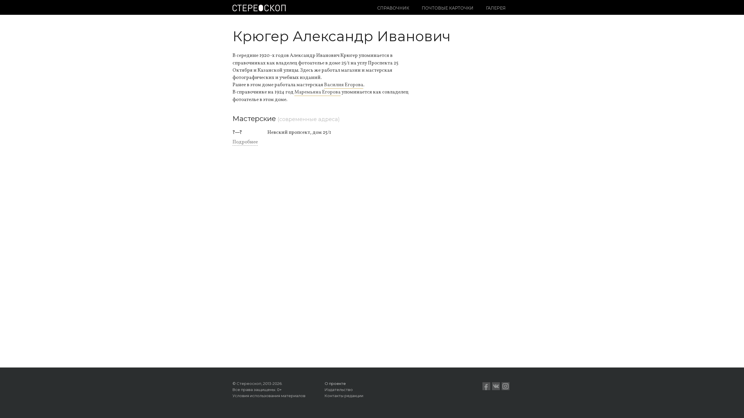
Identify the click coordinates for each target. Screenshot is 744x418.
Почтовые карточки (447, 8)
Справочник (393, 8)
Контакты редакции (344, 395)
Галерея (496, 8)
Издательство (339, 389)
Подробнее (245, 142)
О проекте (335, 383)
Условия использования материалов (269, 395)
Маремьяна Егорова (317, 92)
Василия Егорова (343, 85)
